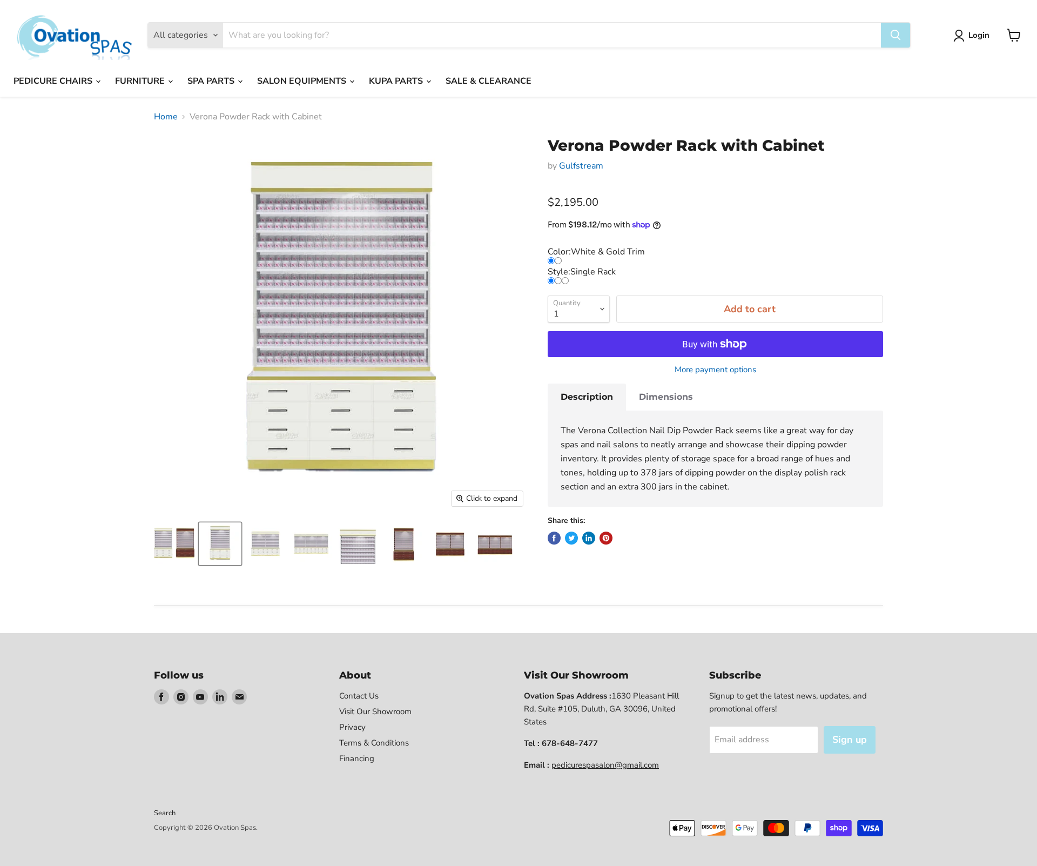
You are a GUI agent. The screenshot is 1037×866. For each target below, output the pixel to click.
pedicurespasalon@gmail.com (605, 765)
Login (978, 35)
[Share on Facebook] (554, 538)
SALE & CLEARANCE (488, 81)
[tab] (587, 397)
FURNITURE (141, 81)
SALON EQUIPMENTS (302, 81)
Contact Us (359, 695)
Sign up (849, 739)
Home (166, 117)
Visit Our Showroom (375, 711)
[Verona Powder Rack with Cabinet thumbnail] (174, 543)
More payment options (715, 369)
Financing (356, 758)
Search (165, 813)
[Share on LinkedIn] (588, 538)
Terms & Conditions (374, 742)
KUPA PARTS (397, 81)
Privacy (352, 727)
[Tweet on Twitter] (571, 538)
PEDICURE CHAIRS (54, 81)
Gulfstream (581, 166)
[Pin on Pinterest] (606, 538)
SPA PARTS (212, 81)
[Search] (895, 35)
